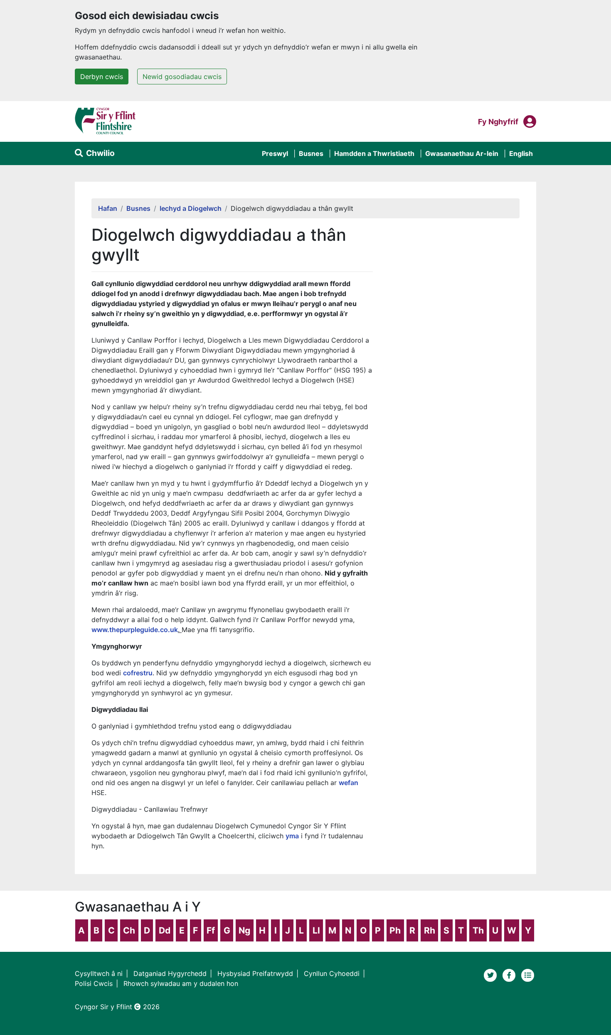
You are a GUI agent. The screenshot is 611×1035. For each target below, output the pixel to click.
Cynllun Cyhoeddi (332, 973)
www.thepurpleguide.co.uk (134, 629)
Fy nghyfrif (498, 121)
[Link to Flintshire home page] (105, 120)
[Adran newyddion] (528, 975)
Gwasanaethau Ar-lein (461, 153)
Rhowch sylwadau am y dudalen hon (180, 983)
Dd (164, 930)
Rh (429, 930)
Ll (316, 930)
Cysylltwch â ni (99, 973)
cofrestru (138, 673)
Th (478, 930)
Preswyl (275, 153)
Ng (244, 930)
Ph (395, 930)
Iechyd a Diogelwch (191, 208)
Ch (129, 930)
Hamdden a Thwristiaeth (374, 153)
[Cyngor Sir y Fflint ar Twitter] (491, 975)
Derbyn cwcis (101, 76)
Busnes (311, 153)
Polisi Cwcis (94, 983)
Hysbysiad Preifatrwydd (255, 973)
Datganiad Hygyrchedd (170, 973)
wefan (348, 782)
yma (292, 836)
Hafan (107, 208)
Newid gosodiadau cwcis (182, 76)
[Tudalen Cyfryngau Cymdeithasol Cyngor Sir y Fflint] (510, 975)
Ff (211, 930)
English (521, 153)
